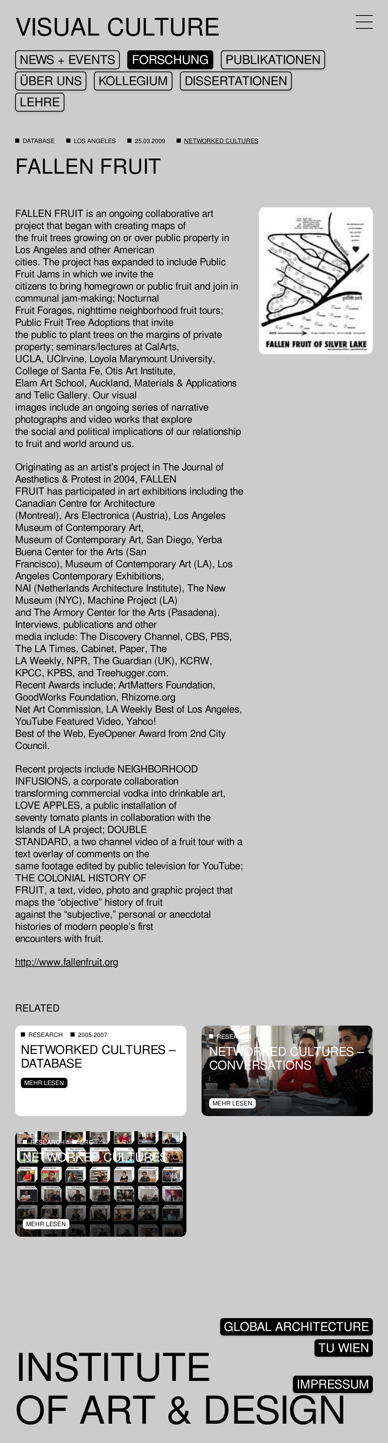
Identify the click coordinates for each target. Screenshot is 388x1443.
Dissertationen (236, 81)
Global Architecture (296, 1327)
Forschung (170, 60)
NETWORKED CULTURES (221, 141)
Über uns (51, 81)
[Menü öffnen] (364, 22)
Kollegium (133, 81)
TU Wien (343, 1348)
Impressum (333, 1384)
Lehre (40, 102)
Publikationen (273, 60)
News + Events (67, 60)
